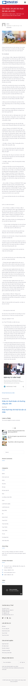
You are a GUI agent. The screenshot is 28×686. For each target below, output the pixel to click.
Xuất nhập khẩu (5, 540)
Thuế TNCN (4, 527)
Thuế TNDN (4, 530)
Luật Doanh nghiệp (6, 503)
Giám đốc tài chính (6, 630)
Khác (3, 493)
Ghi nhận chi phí (5, 645)
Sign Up (23, 662)
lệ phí (3, 500)
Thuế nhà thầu (5, 523)
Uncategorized (5, 537)
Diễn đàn (4, 626)
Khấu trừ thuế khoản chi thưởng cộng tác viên (13, 402)
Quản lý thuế (5, 517)
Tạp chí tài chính (5, 635)
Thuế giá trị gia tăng (6, 650)
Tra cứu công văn (5, 628)
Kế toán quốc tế (5, 490)
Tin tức (3, 533)
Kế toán (3, 487)
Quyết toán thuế (5, 643)
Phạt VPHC (4, 510)
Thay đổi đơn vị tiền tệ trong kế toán (16, 441)
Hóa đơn (4, 483)
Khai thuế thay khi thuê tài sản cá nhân (14, 411)
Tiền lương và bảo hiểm (6, 652)
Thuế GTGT (4, 520)
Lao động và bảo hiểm (7, 497)
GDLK (3, 480)
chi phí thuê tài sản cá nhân (9, 392)
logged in (10, 420)
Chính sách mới (5, 477)
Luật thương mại (5, 507)
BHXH (3, 473)
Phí (2, 513)
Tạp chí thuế (4, 633)
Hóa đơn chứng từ (5, 648)
